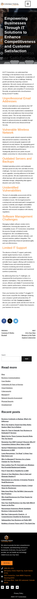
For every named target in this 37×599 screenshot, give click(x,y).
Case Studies (6, 381)
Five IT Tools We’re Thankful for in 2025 (15, 471)
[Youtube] (17, 587)
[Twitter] (7, 587)
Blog (3, 374)
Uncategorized (6, 405)
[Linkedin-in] (12, 587)
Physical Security (7, 401)
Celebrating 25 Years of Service (12, 384)
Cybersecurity (6, 391)
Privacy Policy (18, 593)
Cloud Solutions (7, 388)
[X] (9, 320)
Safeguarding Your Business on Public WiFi (16, 520)
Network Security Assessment (11, 398)
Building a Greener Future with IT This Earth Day (18, 523)
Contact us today (23, 300)
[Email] (15, 320)
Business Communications (10, 378)
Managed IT (5, 395)
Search (3, 355)
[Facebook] (3, 320)
